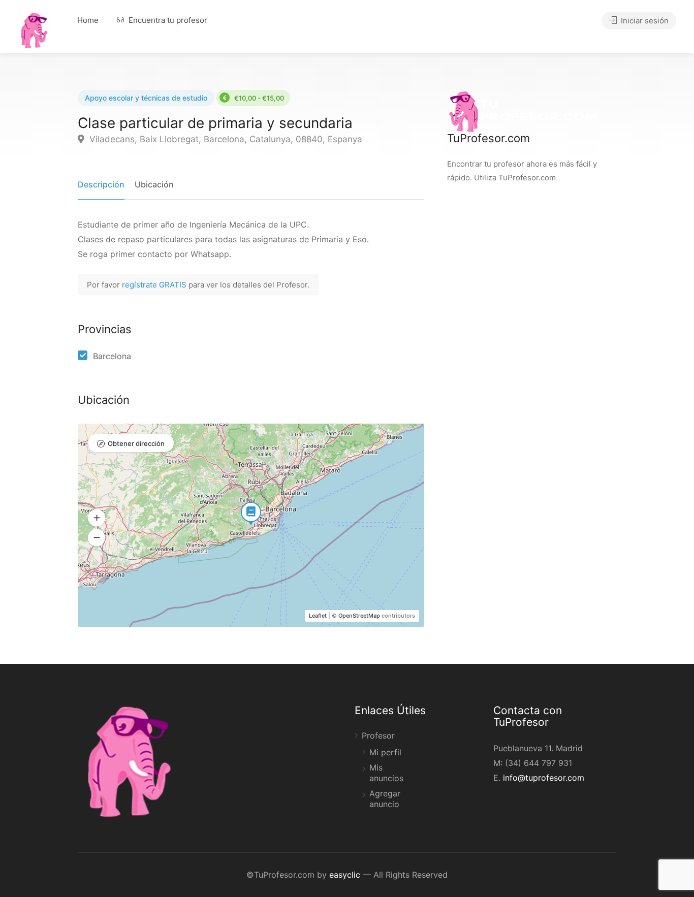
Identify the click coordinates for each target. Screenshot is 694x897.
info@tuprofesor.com (543, 778)
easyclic (344, 875)
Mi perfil (385, 752)
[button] (96, 518)
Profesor (378, 735)
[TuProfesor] (34, 29)
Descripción (101, 184)
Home (88, 20)
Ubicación (154, 184)
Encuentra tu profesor (167, 20)
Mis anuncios (386, 772)
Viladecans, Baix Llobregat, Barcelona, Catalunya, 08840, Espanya (224, 139)
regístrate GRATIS (155, 285)
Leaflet (318, 615)
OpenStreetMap (359, 615)
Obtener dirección (136, 443)
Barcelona (112, 356)
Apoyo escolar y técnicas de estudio (146, 97)
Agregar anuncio (384, 798)
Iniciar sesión (644, 20)
